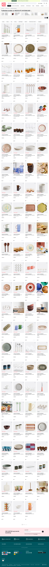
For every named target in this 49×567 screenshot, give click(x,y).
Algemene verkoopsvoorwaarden (17, 564)
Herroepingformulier (4, 565)
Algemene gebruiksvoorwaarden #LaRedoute (11, 565)
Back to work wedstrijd (15, 5)
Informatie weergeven (24, 547)
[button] (46, 3)
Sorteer (3, 21)
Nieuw (33, 5)
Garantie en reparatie (37, 564)
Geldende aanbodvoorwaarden (5, 564)
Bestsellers (37, 5)
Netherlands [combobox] (44, 564)
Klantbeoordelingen (19, 565)
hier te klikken (36, 534)
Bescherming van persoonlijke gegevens (25, 564)
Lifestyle (42, 5)
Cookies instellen (32, 564)
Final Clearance (28, 5)
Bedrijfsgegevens (11, 564)
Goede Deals (22, 5)
